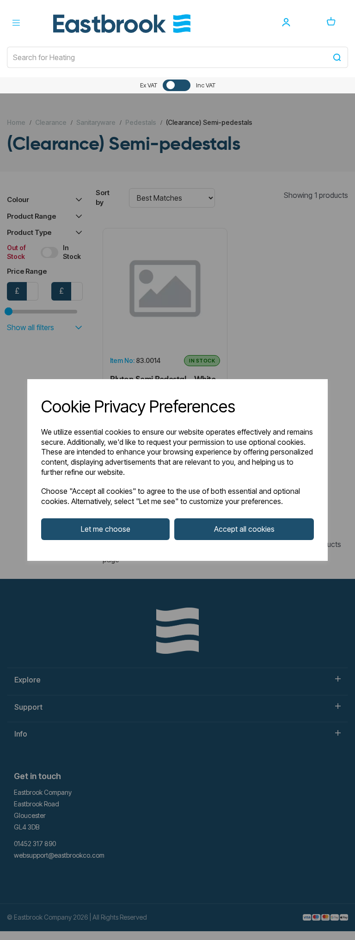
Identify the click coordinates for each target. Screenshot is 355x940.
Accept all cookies (244, 529)
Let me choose (105, 529)
